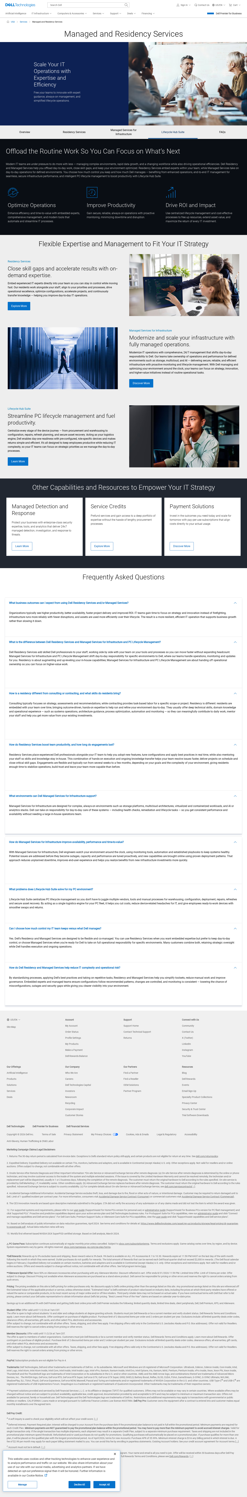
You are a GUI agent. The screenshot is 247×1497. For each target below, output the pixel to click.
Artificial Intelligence (17, 1072)
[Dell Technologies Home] (20, 5)
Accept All (104, 1484)
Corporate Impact (74, 1109)
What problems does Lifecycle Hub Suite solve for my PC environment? (51, 889)
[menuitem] (42, 13)
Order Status (71, 1031)
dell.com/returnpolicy (207, 1156)
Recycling (70, 1103)
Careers (69, 1079)
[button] (184, 5)
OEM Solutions (131, 1085)
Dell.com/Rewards (179, 1456)
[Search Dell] (126, 5)
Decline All (79, 1484)
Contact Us (188, 1031)
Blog (184, 1072)
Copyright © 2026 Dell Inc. (20, 1134)
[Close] (115, 1454)
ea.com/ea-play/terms (99, 1247)
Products (11, 1079)
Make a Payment (74, 1050)
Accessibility (190, 1134)
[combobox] (88, 5)
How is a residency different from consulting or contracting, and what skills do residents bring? (65, 693)
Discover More (141, 383)
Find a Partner (131, 1072)
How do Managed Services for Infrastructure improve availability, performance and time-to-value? (66, 842)
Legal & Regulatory (166, 1134)
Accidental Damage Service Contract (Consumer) (124, 1196)
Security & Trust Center (194, 1109)
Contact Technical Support (137, 1031)
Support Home (131, 1025)
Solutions (11, 1085)
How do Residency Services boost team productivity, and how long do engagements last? (61, 744)
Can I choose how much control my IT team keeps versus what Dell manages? (55, 928)
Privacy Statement (73, 1134)
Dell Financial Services (77, 1126)
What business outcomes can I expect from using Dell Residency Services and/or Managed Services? (69, 602)
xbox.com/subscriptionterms (134, 1243)
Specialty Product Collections (197, 1097)
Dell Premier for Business (229, 13)
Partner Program (132, 1091)
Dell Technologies (16, 1126)
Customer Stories (74, 1115)
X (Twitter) (187, 1038)
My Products (71, 1044)
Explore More (19, 306)
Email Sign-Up (189, 1091)
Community (188, 1025)
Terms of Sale (49, 1134)
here (143, 1266)
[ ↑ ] (193, 1186)
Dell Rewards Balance (76, 1056)
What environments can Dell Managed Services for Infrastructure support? (53, 796)
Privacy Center (189, 1103)
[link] (202, 5)
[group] (44, 527)
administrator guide (155, 1210)
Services (11, 1091)
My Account (71, 1025)
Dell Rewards (188, 1079)
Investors (70, 1091)
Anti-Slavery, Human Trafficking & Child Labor (30, 1141)
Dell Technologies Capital (78, 1085)
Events (185, 1085)
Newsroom (71, 1097)
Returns (128, 1038)
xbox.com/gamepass (75, 1247)
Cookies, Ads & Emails (137, 1134)
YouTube (186, 1056)
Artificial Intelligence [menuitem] (15, 13)
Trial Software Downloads (195, 1115)
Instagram (187, 1050)
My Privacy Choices (101, 1134)
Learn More (18, 461)
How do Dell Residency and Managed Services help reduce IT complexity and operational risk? (64, 967)
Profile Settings (73, 1038)
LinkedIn (186, 1044)
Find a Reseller (131, 1079)
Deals (9, 1097)
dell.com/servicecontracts (178, 1186)
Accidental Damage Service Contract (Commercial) (208, 1196)
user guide (79, 1210)
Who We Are (71, 1072)
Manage (22, 1484)
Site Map (11, 1027)
